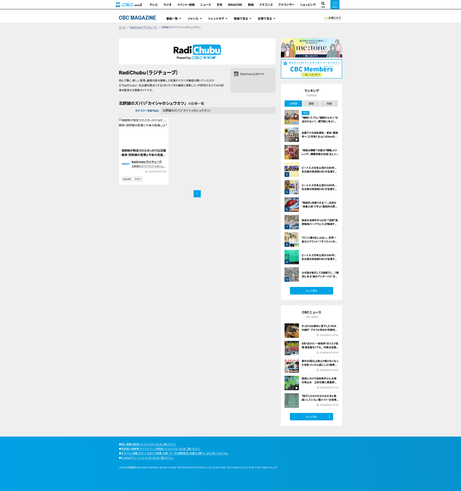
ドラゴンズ (266, 4)
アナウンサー (286, 4)
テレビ (154, 4)
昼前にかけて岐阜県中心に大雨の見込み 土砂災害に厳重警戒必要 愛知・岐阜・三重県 (319, 382)
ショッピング (308, 4)
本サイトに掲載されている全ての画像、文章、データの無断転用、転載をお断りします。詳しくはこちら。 (175, 453)
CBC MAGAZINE (137, 17)
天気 (219, 4)
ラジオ (167, 4)
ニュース (205, 4)
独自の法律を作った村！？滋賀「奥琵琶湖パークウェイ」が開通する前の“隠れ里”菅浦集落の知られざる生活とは (320, 226)
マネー (138, 179)
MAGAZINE (235, 4)
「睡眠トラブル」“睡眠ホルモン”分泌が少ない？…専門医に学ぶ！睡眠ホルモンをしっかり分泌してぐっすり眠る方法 (320, 123)
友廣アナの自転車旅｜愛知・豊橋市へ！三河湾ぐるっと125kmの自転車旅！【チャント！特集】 (320, 136)
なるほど (127, 179)
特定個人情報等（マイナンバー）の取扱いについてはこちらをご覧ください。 (160, 448)
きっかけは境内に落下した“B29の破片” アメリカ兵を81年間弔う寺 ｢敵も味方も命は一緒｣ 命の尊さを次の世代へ (320, 331)
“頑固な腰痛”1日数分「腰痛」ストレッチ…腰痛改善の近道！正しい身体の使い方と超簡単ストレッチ (320, 154)
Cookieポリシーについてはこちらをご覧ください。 (147, 457)
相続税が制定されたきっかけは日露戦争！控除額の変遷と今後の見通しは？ (144, 155)
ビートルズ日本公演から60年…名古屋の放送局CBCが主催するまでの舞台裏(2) (319, 259)
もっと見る (311, 290)
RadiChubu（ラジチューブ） (143, 27)
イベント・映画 (186, 4)
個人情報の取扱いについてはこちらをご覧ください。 (148, 444)
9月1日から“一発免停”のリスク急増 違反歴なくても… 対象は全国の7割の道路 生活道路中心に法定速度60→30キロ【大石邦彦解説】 (320, 351)
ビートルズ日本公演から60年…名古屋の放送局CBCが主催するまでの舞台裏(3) (319, 171)
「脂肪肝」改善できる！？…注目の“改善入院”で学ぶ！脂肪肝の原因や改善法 (320, 206)
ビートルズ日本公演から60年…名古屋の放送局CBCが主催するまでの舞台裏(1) (319, 189)
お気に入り (334, 17)
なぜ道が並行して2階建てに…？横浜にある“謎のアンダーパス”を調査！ (320, 276)
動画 (251, 4)
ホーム (122, 27)
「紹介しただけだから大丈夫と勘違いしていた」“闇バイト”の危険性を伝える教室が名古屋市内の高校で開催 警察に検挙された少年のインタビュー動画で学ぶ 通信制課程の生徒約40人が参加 (320, 405)
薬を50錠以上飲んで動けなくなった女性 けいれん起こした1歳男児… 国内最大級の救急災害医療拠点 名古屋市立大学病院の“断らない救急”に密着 (320, 368)
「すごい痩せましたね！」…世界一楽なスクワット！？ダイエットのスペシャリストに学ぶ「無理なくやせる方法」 (320, 243)
